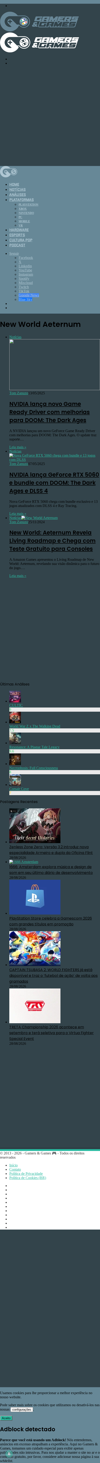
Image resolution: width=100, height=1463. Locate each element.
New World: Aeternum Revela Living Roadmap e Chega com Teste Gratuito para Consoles (52, 541)
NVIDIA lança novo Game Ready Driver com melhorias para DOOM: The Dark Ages (49, 412)
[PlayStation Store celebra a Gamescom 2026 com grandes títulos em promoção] (34, 913)
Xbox (23, 208)
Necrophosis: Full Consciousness (33, 768)
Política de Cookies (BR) (27, 1178)
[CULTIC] (15, 701)
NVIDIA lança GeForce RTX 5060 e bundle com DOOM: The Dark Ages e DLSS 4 (54, 483)
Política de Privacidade (26, 1174)
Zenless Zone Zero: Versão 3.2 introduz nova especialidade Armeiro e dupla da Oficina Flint (51, 849)
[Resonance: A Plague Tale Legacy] (15, 743)
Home (14, 184)
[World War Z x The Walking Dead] (15, 722)
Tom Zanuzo (18, 393)
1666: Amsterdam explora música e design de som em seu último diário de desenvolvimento (51, 869)
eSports (17, 235)
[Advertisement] (50, 115)
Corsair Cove (19, 789)
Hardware (19, 230)
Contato (15, 1169)
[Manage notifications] (9, 1454)
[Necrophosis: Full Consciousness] (15, 764)
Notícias (17, 189)
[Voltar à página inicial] (8, 176)
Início (13, 1165)
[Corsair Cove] (15, 785)
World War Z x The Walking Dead (34, 726)
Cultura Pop (20, 240)
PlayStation (28, 204)
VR (21, 225)
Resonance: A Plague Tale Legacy (34, 747)
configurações (21, 1409)
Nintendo (26, 213)
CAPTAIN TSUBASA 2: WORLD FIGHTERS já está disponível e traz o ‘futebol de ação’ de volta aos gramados (53, 975)
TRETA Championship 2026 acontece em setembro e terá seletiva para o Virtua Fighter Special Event (51, 1032)
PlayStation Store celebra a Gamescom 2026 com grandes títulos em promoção (50, 921)
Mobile (24, 221)
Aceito (6, 1418)
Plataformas (21, 199)
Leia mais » (17, 447)
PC (20, 217)
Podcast (17, 245)
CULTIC (16, 705)
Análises (17, 194)
